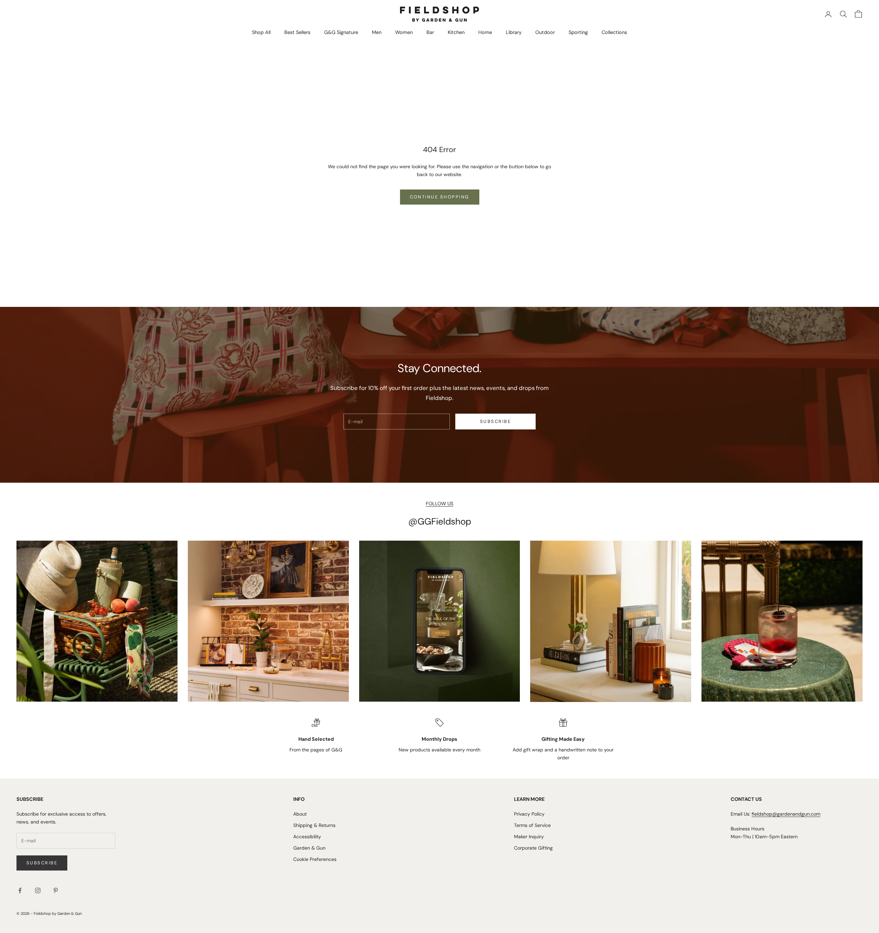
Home (485, 32)
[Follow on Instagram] (37, 890)
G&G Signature (341, 32)
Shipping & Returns (314, 825)
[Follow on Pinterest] (55, 890)
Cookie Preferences (314, 859)
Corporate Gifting (533, 848)
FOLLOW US (439, 503)
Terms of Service (532, 825)
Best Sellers (297, 32)
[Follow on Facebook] (19, 890)
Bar (430, 32)
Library (514, 32)
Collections (614, 32)
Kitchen (456, 32)
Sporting (578, 32)
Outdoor (545, 32)
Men (376, 32)
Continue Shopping (439, 197)
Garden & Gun (309, 848)
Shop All (261, 32)
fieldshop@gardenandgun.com (786, 814)
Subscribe (495, 421)
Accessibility (307, 836)
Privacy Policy (529, 814)
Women (404, 32)
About (300, 814)
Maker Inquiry (529, 836)
